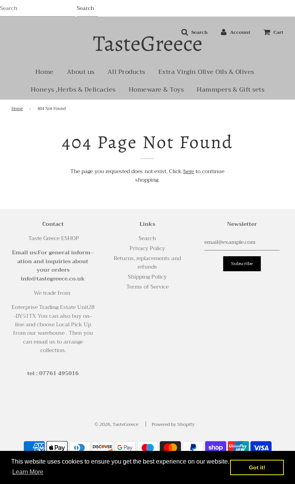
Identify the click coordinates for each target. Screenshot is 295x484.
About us (80, 72)
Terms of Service (147, 286)
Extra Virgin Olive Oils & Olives (206, 72)
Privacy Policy (147, 248)
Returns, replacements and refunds (147, 262)
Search (147, 238)
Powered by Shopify (173, 424)
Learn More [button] (27, 472)
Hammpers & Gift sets (230, 89)
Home (44, 72)
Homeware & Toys (156, 89)
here (188, 171)
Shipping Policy (147, 276)
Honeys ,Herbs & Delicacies (73, 89)
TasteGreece (147, 43)
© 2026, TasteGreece (116, 424)
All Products (126, 72)
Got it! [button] (257, 467)
